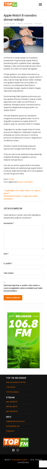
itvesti (11, 179)
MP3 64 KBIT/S (11, 406)
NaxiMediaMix (20, 459)
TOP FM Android (12, 392)
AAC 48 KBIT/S (11, 402)
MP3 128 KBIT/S (12, 411)
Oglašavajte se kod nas (15, 421)
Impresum (10, 431)
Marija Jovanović (25, 24)
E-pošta (8, 263)
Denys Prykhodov (25, 182)
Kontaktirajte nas (13, 426)
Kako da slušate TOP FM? (16, 382)
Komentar (9, 223)
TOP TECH (38, 24)
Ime (6, 253)
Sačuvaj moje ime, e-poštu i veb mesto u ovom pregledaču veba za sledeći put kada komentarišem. (23, 288)
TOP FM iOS (10, 387)
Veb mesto (9, 273)
